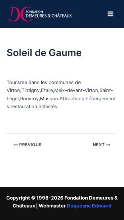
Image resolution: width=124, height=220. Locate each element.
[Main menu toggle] (110, 14)
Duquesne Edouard (89, 206)
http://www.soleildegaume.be (39, 122)
